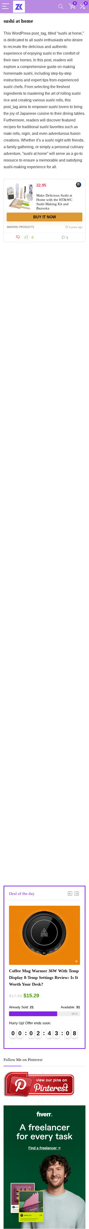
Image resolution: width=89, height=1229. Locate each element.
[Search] (60, 6)
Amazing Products (20, 226)
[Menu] (5, 6)
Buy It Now (44, 217)
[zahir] (78, 185)
